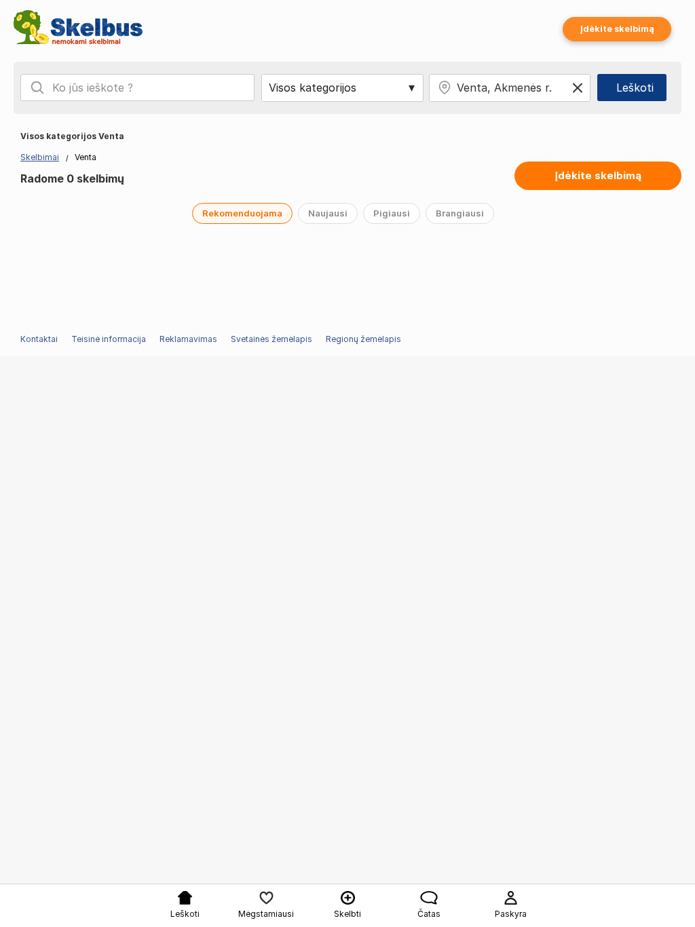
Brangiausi (460, 213)
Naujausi (328, 213)
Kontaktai (39, 339)
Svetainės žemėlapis (271, 339)
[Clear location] (577, 87)
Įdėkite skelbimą (617, 29)
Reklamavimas (188, 339)
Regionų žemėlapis (363, 339)
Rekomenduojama (242, 213)
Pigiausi (391, 213)
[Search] (37, 87)
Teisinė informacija (108, 339)
